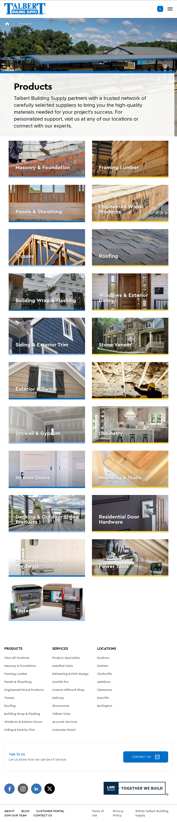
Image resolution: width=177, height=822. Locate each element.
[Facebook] (9, 789)
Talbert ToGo (61, 713)
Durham (102, 665)
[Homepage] (7, 24)
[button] (160, 9)
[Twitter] (49, 789)
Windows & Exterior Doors (23, 721)
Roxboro (103, 657)
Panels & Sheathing (18, 681)
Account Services (64, 721)
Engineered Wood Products (24, 689)
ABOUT (9, 811)
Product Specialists (66, 657)
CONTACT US (141, 757)
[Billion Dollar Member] (136, 789)
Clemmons (104, 689)
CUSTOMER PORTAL (50, 811)
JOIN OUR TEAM (15, 815)
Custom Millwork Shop (68, 689)
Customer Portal (64, 729)
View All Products (16, 657)
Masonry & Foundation (20, 665)
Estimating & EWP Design (70, 673)
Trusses (9, 697)
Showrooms (60, 705)
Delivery (58, 697)
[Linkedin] (36, 789)
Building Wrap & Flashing (22, 713)
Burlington (104, 705)
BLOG (25, 811)
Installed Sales (62, 665)
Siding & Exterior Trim (19, 729)
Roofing (10, 705)
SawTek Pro (60, 681)
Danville (103, 697)
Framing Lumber (15, 673)
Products (25, 24)
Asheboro (104, 681)
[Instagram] (23, 789)
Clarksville (104, 673)
